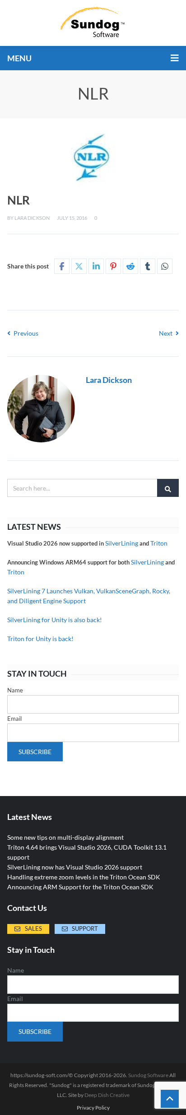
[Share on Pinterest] (113, 266)
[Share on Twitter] (79, 266)
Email (14, 718)
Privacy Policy (93, 1108)
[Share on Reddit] (130, 266)
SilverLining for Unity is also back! (54, 619)
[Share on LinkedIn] (96, 266)
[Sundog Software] (93, 23)
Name (15, 690)
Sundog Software (148, 1075)
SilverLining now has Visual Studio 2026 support (74, 867)
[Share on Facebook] (62, 266)
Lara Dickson (32, 218)
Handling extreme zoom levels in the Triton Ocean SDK (83, 877)
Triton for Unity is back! (40, 638)
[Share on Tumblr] (147, 266)
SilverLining (121, 543)
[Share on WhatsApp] (165, 266)
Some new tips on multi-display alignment (65, 837)
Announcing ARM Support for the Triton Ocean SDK (80, 887)
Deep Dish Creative (107, 1095)
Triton (158, 543)
